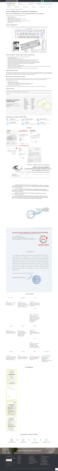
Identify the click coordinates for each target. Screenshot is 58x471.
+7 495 (39, 3)
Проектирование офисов (32, 458)
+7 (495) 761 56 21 (44, 461)
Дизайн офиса (19, 457)
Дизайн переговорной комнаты (33, 462)
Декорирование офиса (32, 459)
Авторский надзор (31, 457)
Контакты (18, 463)
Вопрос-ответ (19, 459)
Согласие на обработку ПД (9, 465)
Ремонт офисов (19, 458)
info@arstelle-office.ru (45, 460)
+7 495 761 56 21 (35, 443)
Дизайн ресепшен (31, 463)
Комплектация (19, 462)
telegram (41, 1)
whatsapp (43, 1)
